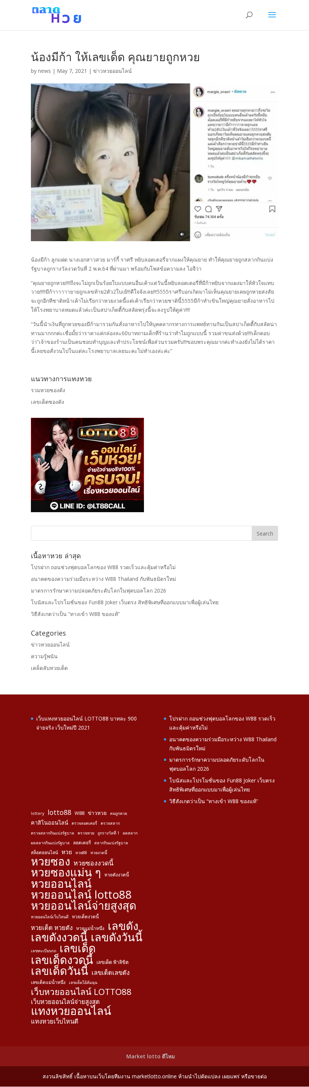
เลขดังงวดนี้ (59, 937)
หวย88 (81, 852)
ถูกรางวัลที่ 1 (108, 833)
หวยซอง (50, 861)
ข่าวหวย (97, 812)
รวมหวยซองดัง (48, 390)
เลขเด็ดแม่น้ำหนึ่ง (48, 982)
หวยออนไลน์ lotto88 (81, 894)
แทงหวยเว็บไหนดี (54, 1021)
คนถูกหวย (118, 813)
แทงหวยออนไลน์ (71, 1011)
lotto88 (59, 812)
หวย (66, 852)
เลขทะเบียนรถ (43, 950)
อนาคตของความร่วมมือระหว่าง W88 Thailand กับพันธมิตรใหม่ (103, 578)
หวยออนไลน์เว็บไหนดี (50, 916)
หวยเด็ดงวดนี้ (85, 916)
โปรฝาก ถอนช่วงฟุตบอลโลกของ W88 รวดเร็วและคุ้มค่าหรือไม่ (103, 567)
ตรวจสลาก (110, 823)
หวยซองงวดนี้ (93, 863)
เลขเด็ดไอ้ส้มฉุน (83, 982)
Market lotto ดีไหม (150, 1056)
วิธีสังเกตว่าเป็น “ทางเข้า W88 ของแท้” (75, 613)
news (44, 70)
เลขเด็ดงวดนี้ (62, 960)
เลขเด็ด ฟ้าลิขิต (112, 962)
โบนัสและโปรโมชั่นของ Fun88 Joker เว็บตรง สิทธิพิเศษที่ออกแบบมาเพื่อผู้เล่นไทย (125, 602)
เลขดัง (123, 926)
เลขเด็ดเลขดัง (111, 972)
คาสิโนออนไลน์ (49, 822)
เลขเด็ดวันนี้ (59, 971)
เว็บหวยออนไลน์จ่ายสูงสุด (65, 1002)
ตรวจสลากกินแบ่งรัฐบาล (52, 833)
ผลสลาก (130, 833)
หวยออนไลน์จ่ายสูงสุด (83, 905)
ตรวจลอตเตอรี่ (84, 823)
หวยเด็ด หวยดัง (52, 928)
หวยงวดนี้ (98, 852)
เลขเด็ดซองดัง (47, 401)
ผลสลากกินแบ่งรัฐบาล (50, 842)
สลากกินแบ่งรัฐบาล (111, 842)
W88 (79, 813)
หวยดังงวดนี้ (116, 874)
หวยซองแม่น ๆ (66, 872)
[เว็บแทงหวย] (87, 510)
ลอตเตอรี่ (82, 842)
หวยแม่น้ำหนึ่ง (90, 928)
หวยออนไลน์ (61, 883)
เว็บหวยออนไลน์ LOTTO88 (81, 991)
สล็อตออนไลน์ (44, 852)
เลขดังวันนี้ (116, 937)
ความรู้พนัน (44, 656)
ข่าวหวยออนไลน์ (112, 70)
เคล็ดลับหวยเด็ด (49, 667)
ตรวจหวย (86, 833)
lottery (37, 813)
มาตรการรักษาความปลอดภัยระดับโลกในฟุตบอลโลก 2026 (98, 590)
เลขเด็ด (78, 948)
